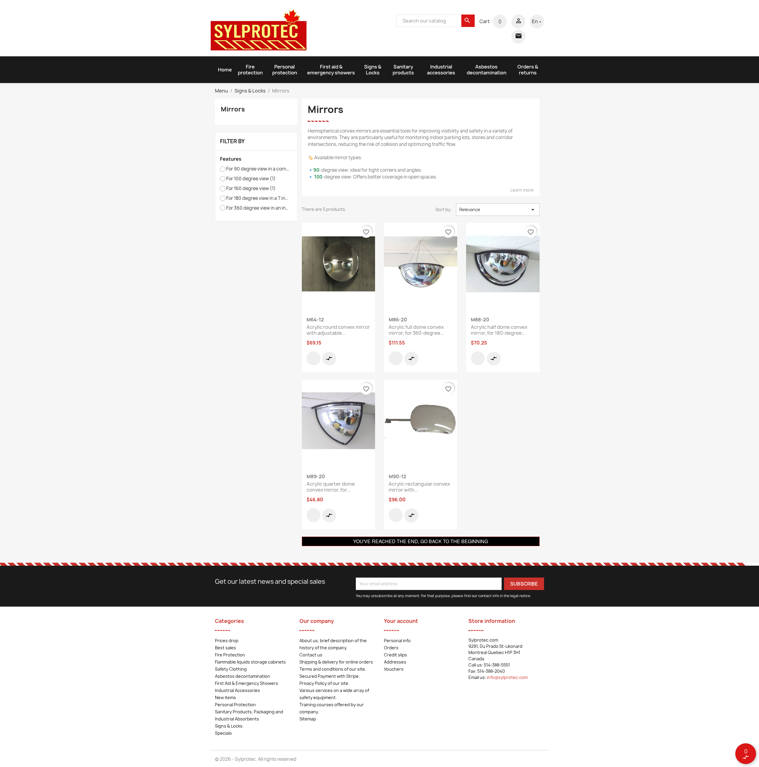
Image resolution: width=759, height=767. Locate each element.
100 (318, 177)
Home (225, 69)
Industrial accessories (441, 69)
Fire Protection (230, 655)
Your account (401, 621)
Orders (391, 647)
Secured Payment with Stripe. (329, 676)
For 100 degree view (251, 179)
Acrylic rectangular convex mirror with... (419, 487)
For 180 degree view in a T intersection (258, 198)
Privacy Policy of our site (323, 683)
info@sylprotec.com (507, 677)
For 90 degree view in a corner (258, 169)
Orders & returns (527, 69)
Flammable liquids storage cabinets (250, 662)
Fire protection (250, 69)
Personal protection (284, 69)
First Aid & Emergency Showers (246, 683)
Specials (223, 733)
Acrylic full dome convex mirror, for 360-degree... (416, 330)
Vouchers (394, 669)
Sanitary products (403, 69)
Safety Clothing (231, 669)
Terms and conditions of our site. (332, 669)
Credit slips (395, 655)
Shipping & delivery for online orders (336, 662)
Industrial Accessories (237, 690)
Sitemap (307, 719)
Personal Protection (235, 704)
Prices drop (226, 640)
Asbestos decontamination (486, 69)
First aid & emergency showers (331, 69)
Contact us (310, 655)
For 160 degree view (251, 189)
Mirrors (233, 109)
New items (225, 697)
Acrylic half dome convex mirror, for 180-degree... (499, 330)
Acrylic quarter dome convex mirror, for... (331, 487)
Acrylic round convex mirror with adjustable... (338, 330)
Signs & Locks (372, 69)
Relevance (497, 209)
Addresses (395, 662)
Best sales (225, 647)
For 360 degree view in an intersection (258, 208)
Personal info (397, 640)
